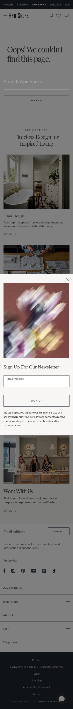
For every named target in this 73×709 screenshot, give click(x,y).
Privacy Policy (31, 416)
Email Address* (16, 378)
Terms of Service (48, 412)
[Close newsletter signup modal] (67, 280)
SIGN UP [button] (36, 400)
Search (37, 100)
